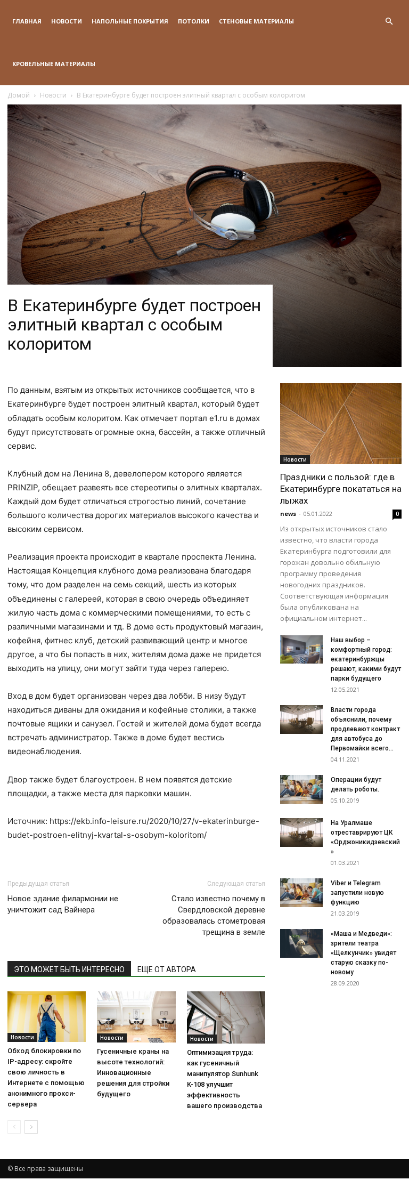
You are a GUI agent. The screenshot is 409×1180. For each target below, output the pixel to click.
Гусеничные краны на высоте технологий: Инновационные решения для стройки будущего (133, 1072)
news (288, 514)
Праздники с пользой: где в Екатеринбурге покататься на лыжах (341, 489)
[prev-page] (14, 1127)
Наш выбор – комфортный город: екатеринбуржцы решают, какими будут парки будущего (366, 659)
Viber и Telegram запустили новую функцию (357, 892)
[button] (389, 22)
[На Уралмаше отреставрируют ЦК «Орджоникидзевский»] (301, 832)
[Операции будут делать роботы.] (301, 789)
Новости (66, 21)
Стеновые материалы (256, 21)
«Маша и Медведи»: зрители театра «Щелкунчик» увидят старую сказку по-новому (363, 953)
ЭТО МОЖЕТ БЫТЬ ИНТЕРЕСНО (69, 969)
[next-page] (31, 1127)
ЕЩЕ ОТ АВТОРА (166, 969)
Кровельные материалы (53, 64)
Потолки (193, 21)
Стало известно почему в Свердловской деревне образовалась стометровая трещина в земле (213, 915)
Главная (27, 21)
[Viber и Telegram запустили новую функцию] (301, 892)
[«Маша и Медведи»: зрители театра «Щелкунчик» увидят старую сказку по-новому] (301, 943)
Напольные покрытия (130, 21)
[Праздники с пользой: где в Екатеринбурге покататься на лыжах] (341, 423)
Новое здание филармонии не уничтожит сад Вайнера (62, 904)
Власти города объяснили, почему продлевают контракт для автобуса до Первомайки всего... (365, 729)
